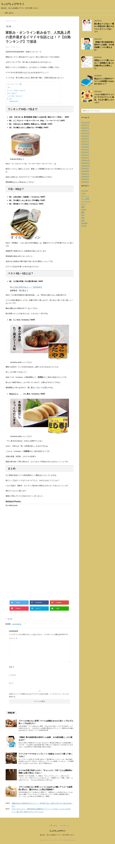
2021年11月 (85, 133)
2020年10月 (85, 166)
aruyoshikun (16, 624)
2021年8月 (85, 139)
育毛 (82, 215)
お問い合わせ (9, 13)
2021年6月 (85, 144)
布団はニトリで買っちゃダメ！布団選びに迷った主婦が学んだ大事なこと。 (104, 64)
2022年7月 (85, 125)
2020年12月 (85, 160)
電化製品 (84, 223)
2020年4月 (85, 182)
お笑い (83, 193)
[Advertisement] (39, 533)
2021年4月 (85, 149)
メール (12, 675)
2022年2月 (85, 128)
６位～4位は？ (12, 93)
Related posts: (14, 101)
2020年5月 (85, 179)
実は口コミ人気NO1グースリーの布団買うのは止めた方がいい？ (104, 81)
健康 (82, 207)
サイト (11, 683)
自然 (82, 218)
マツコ (83, 204)
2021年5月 (85, 147)
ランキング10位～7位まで (16, 90)
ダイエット (85, 196)
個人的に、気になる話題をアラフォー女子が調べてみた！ (57, 835)
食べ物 (10, 619)
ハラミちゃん (86, 201)
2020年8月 (85, 171)
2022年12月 (85, 122)
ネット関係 (85, 199)
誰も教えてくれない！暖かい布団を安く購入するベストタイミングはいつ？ (104, 28)
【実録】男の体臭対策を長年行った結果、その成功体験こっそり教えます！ (104, 46)
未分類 (83, 209)
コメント (13, 638)
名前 (11, 667)
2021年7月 (85, 141)
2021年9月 (85, 136)
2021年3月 (85, 152)
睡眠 (82, 212)
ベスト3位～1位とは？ (15, 96)
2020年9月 (85, 168)
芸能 (82, 220)
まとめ (9, 99)
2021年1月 (85, 157)
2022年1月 (85, 130)
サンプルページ (64, 825)
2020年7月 (85, 174)
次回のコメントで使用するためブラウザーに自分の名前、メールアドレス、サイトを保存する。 (39, 695)
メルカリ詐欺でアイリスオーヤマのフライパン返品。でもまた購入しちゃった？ (104, 98)
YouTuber (84, 191)
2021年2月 (85, 155)
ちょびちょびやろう (12, 3)
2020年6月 (85, 176)
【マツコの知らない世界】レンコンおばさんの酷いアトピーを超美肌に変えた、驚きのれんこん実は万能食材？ (45, 788)
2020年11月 (85, 163)
